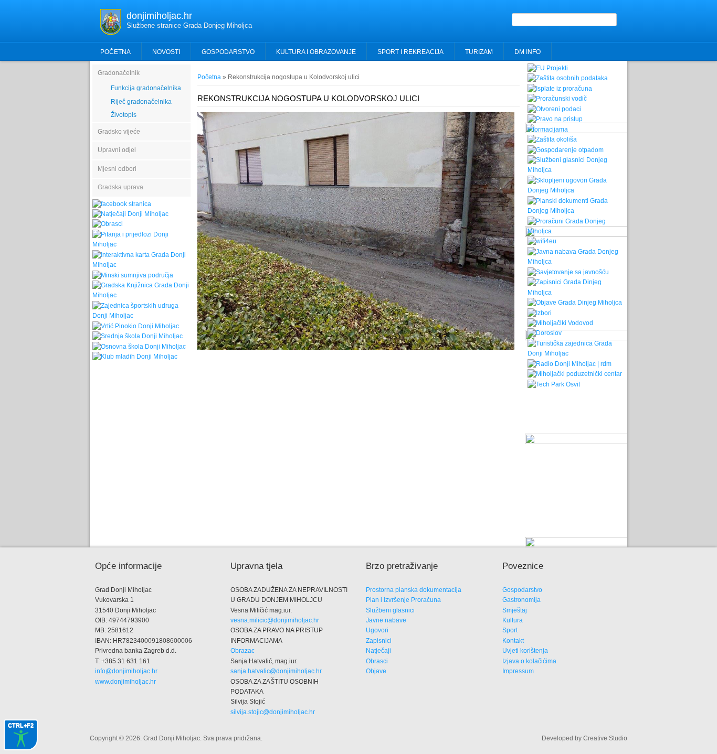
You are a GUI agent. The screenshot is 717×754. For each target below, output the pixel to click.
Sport (510, 630)
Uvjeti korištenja (525, 650)
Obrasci (377, 661)
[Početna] (110, 33)
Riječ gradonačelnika (141, 101)
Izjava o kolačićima (529, 661)
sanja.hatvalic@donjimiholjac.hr (276, 671)
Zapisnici (379, 640)
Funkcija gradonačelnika (146, 88)
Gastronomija (521, 600)
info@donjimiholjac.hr (126, 671)
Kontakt (513, 640)
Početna (115, 52)
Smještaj (514, 610)
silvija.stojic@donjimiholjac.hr (272, 712)
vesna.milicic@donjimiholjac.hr (274, 620)
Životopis (123, 115)
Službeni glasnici (390, 610)
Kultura (512, 620)
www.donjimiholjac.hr (125, 681)
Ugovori (377, 630)
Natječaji (378, 650)
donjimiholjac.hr (159, 15)
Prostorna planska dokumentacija (413, 590)
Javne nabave (386, 620)
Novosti (166, 52)
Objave (376, 671)
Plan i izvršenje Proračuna (403, 600)
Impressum (518, 671)
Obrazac (242, 650)
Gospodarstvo (522, 590)
